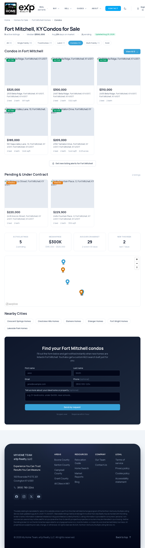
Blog (77, 481)
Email (27, 379)
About (95, 8)
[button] (68, 282)
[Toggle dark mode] (125, 8)
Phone (81, 379)
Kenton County (62, 464)
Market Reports (79, 475)
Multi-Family (93, 43)
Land (61, 43)
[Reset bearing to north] (137, 267)
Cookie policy (122, 473)
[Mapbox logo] (12, 304)
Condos (75, 43)
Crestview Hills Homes (48, 321)
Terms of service (120, 461)
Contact (113, 8)
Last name (78, 368)
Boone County (61, 459)
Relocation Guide (80, 461)
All (9, 43)
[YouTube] (38, 496)
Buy (55, 8)
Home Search (82, 468)
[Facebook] (16, 496)
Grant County (61, 478)
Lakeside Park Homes (17, 328)
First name (30, 368)
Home (7, 20)
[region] (72, 281)
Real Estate (41, 8)
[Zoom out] (137, 263)
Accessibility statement (121, 480)
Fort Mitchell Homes (41, 20)
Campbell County (59, 471)
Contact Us (101, 464)
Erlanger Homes (95, 321)
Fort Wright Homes (119, 321)
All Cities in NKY (62, 483)
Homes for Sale (21, 20)
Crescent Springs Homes (19, 321)
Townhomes (45, 43)
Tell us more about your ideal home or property (52, 390)
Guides (80, 8)
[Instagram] (24, 496)
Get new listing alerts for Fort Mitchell (74, 163)
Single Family (24, 43)
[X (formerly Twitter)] (31, 496)
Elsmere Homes (73, 321)
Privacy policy (122, 468)
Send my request (72, 407)
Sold (107, 43)
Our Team (100, 459)
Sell (67, 8)
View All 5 (132, 51)
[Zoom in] (137, 259)
